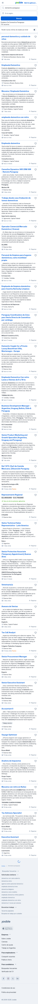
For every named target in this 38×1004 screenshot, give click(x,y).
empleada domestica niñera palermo (13, 895)
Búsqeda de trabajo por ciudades (12, 913)
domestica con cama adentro (11, 878)
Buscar (19, 18)
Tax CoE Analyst (8, 632)
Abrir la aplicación (30, 3)
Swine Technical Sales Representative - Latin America (15, 524)
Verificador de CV (8, 971)
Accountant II (7, 709)
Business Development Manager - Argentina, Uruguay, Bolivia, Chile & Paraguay (16, 408)
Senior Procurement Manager (14, 657)
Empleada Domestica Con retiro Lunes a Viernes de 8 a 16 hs (15, 378)
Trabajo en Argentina (8, 948)
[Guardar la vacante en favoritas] (35, 37)
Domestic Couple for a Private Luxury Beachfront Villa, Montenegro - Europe (14, 348)
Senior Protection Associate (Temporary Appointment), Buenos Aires (16, 554)
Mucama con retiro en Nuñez (14, 787)
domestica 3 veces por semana (11, 903)
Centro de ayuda (7, 945)
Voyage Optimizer (9, 735)
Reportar (33, 59)
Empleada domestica (11, 143)
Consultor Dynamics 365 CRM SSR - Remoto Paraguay (16, 170)
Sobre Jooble (6, 939)
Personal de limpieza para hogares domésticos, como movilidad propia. (16, 257)
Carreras (4, 942)
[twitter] (13, 978)
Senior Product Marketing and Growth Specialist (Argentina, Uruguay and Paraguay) (14, 437)
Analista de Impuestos (11, 761)
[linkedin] (17, 978)
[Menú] (3, 3)
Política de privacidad (9, 992)
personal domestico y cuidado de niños (16, 37)
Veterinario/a (7, 585)
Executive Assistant (10, 837)
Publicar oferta (6, 960)
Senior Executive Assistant (13, 683)
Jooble (14, 1000)
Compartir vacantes (8, 957)
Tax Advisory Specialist (12, 813)
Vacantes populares (8, 911)
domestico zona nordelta (9, 892)
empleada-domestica (8, 897)
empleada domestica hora (10, 886)
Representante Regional (12, 495)
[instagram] (8, 978)
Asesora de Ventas (10, 606)
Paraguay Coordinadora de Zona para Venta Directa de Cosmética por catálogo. (16, 317)
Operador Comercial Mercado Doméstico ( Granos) (14, 228)
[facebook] (3, 978)
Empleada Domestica (11, 65)
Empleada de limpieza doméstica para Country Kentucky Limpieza (16, 287)
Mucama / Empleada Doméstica (15, 91)
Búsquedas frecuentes (9, 871)
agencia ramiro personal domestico (12, 884)
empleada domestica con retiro (15, 117)
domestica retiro (7, 881)
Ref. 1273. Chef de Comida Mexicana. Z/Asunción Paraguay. (15, 467)
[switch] (34, 30)
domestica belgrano (8, 889)
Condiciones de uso (8, 988)
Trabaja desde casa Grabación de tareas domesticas (16, 199)
